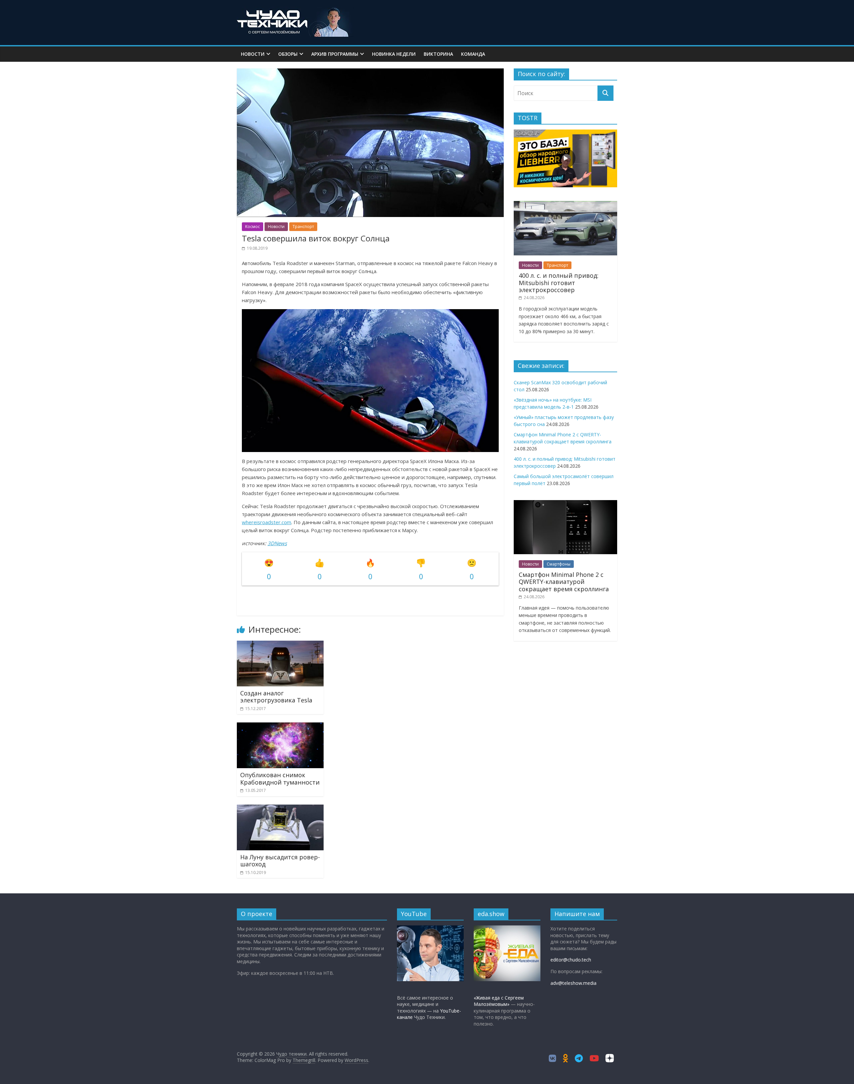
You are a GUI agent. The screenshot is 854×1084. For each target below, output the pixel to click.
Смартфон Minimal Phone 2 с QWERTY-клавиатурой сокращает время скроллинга (564, 582)
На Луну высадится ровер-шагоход (280, 860)
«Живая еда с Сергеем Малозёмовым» (499, 1001)
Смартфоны (558, 564)
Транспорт (303, 226)
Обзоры (288, 54)
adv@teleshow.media (573, 983)
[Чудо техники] (295, 10)
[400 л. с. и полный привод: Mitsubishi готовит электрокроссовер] (565, 204)
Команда (473, 54)
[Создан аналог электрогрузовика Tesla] (280, 644)
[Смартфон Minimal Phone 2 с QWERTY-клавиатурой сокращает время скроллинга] (565, 503)
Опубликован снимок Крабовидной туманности (280, 778)
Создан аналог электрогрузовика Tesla (276, 696)
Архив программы (334, 54)
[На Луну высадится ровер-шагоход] (280, 808)
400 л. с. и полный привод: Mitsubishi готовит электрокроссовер (558, 282)
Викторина (438, 54)
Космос (252, 226)
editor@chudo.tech (570, 959)
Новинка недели (394, 54)
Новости (253, 54)
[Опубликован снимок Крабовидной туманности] (280, 726)
